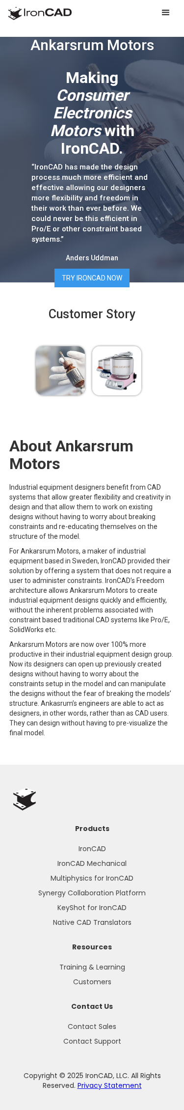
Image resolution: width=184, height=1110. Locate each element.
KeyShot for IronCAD (92, 908)
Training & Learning (92, 967)
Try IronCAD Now (92, 278)
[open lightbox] (60, 370)
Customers (92, 982)
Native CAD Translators (92, 922)
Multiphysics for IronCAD (92, 878)
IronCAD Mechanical (92, 863)
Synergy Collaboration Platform (92, 893)
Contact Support (92, 1041)
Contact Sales (92, 1026)
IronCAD (92, 849)
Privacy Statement (110, 1085)
